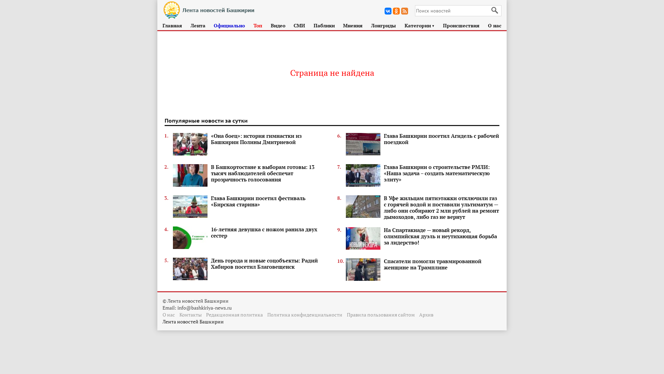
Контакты (190, 314)
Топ (257, 25)
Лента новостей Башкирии (193, 321)
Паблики (324, 25)
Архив (426, 314)
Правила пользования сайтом (381, 314)
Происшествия (461, 25)
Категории (420, 25)
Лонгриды (383, 25)
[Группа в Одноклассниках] (396, 11)
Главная (172, 25)
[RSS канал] (404, 11)
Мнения (352, 25)
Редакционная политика (234, 314)
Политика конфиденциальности (304, 314)
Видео (278, 25)
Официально (229, 25)
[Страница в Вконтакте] (388, 11)
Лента (198, 25)
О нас (494, 25)
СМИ (299, 25)
